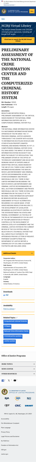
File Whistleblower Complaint (10, 423)
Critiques (7, 326)
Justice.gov (4, 454)
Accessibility (5, 419)
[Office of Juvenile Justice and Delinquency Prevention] (7, 407)
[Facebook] (3, 381)
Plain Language (5, 427)
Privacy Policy (5, 432)
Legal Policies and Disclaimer (10, 436)
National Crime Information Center (16, 331)
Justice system (9, 341)
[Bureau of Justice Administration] (7, 399)
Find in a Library (8, 309)
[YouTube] (15, 381)
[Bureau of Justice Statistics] (18, 400)
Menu (31, 11)
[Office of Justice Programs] (3, 11)
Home (3, 19)
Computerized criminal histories (15, 321)
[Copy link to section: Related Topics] (16, 317)
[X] (9, 381)
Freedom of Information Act (9, 445)
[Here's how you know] (18, 3)
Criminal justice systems (13, 336)
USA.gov (3, 450)
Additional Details (9, 253)
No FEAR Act (5, 441)
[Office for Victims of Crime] (18, 407)
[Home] (18, 11)
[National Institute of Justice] (29, 399)
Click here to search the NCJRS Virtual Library (18, 40)
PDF (7, 295)
